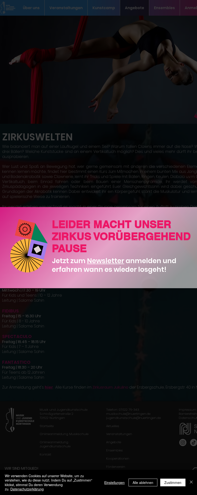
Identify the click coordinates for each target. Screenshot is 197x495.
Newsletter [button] (105, 261)
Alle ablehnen (143, 482)
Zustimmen (172, 482)
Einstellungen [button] (114, 482)
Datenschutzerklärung (27, 489)
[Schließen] (191, 482)
